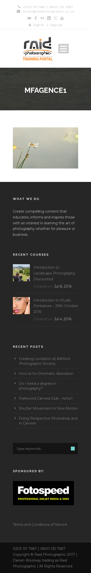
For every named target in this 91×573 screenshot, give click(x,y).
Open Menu (63, 48)
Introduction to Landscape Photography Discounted (54, 273)
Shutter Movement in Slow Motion (48, 408)
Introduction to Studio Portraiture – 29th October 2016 (55, 306)
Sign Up (56, 25)
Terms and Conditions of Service (40, 524)
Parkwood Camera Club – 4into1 (46, 398)
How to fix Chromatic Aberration (46, 373)
